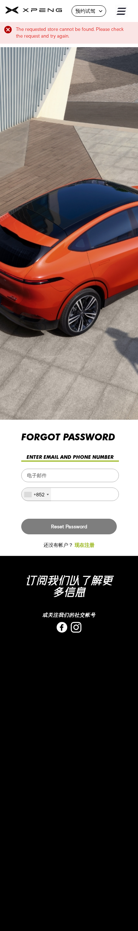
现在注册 (84, 545)
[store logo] (33, 12)
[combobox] (36, 494)
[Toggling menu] (126, 11)
